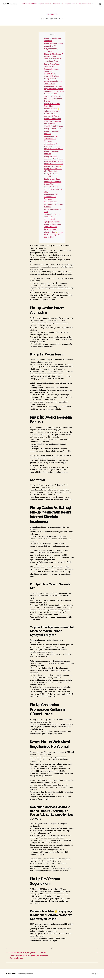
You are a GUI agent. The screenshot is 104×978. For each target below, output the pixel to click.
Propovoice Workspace (86, 4)
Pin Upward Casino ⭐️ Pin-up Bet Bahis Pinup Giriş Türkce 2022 (53, 168)
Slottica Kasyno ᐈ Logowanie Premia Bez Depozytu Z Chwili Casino (53, 146)
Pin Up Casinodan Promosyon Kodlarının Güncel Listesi (53, 81)
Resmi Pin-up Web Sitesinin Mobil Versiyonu (51, 138)
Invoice (6, 4)
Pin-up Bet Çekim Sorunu (53, 44)
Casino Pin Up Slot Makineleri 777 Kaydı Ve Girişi (53, 189)
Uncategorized (52, 14)
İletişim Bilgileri (50, 230)
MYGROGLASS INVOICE (29, 4)
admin (46, 18)
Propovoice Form (58, 4)
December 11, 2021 (57, 18)
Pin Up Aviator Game (52, 179)
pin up (48, 567)
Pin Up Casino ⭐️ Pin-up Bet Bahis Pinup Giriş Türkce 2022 (53, 234)
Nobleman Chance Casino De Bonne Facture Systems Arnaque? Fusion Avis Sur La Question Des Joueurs (54, 96)
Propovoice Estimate (44, 4)
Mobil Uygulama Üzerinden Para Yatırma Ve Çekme (53, 204)
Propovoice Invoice (71, 4)
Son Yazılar (48, 51)
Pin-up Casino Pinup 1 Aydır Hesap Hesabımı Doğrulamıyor (52, 121)
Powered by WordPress (25, 973)
